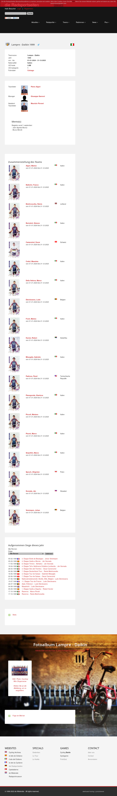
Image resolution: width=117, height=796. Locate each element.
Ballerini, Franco (32, 185)
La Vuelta (36, 759)
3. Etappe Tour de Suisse (30, 574)
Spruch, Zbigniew (33, 472)
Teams (65, 22)
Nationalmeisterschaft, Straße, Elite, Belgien (37, 579)
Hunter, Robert (31, 338)
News (94, 22)
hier (73, 1)
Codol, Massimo (32, 261)
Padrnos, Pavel (31, 376)
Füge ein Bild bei (18, 715)
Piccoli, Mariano (32, 414)
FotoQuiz (63, 759)
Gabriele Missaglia (48, 574)
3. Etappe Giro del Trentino (31, 569)
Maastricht (25, 586)
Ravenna (24, 591)
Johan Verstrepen (51, 558)
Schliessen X (58, 5)
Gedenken (36, 752)
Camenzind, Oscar (33, 242)
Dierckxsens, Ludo (33, 299)
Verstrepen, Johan (33, 510)
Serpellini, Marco (32, 453)
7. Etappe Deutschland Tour (31, 571)
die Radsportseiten (16, 766)
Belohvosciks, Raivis (34, 204)
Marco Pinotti (35, 591)
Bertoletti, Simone (33, 223)
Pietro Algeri (35, 86)
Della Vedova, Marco (34, 280)
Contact (91, 756)
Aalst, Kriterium (26, 584)
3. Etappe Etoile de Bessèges (32, 558)
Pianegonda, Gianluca (34, 395)
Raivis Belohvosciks (51, 571)
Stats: (14, 614)
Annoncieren (92, 759)
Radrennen (80, 22)
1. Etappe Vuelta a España (30, 589)
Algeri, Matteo (31, 166)
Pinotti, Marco (31, 433)
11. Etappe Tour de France (31, 581)
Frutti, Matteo (31, 319)
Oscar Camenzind (49, 569)
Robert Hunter (48, 589)
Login (19, 8)
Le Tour (35, 756)
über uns (91, 752)
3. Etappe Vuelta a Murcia (30, 561)
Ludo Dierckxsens (61, 579)
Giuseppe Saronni (38, 96)
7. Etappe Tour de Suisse (30, 576)
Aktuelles (34, 22)
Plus (106, 22)
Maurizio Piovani (37, 103)
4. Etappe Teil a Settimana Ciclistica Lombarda (38, 566)
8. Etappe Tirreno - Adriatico (31, 564)
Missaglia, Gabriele (33, 357)
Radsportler (50, 22)
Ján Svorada (46, 561)
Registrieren (28, 8)
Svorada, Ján (31, 491)
